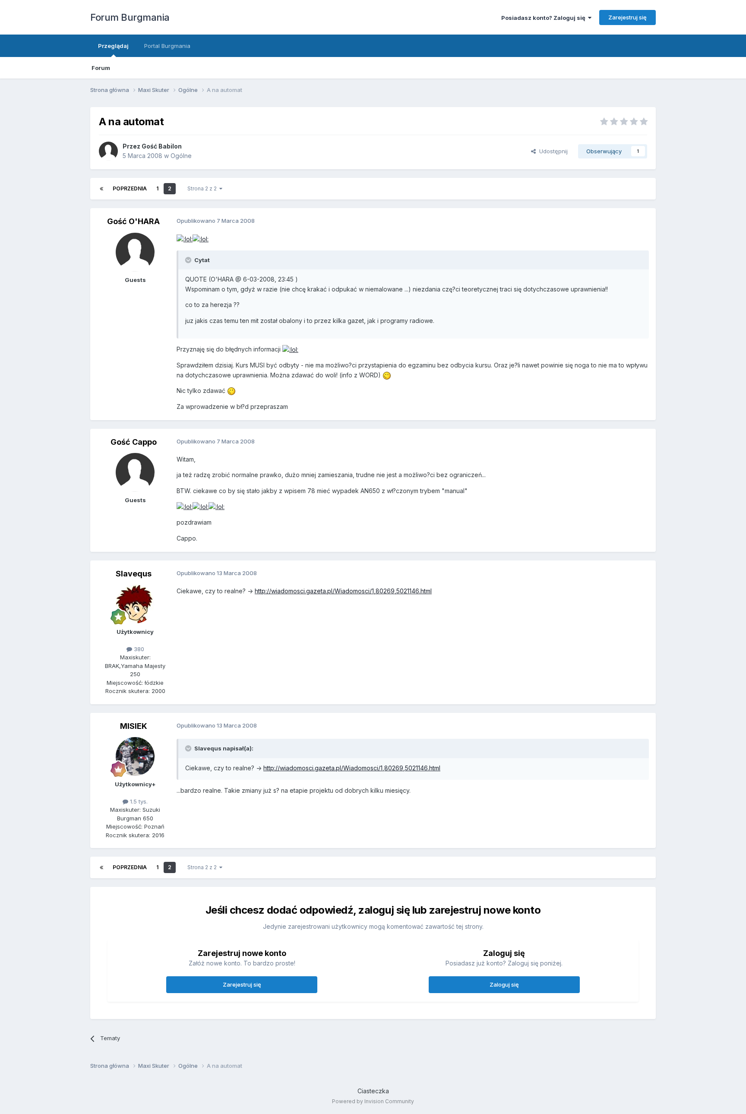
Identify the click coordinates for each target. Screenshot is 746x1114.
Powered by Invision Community (373, 1101)
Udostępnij (552, 151)
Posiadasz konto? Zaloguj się (544, 17)
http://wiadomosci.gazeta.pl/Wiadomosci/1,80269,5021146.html (343, 591)
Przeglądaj (113, 45)
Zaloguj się (504, 984)
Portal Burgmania (167, 45)
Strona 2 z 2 (203, 188)
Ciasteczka (373, 1091)
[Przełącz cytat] (189, 259)
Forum (101, 67)
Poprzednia (130, 188)
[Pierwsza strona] (101, 188)
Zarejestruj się (627, 17)
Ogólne (181, 155)
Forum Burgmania (130, 17)
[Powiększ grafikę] (185, 238)
